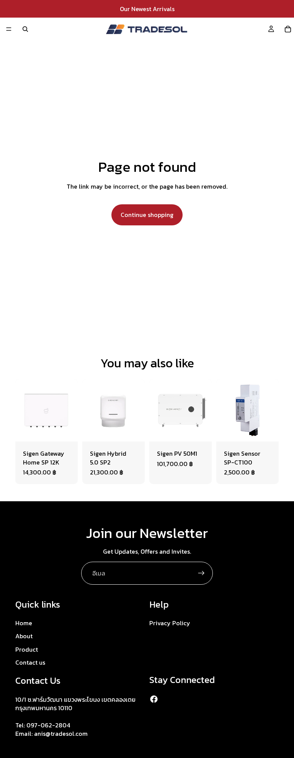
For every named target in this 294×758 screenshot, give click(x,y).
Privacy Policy (169, 623)
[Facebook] (153, 699)
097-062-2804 (48, 725)
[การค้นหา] (25, 29)
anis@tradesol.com (61, 733)
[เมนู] (9, 29)
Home (23, 623)
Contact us (30, 662)
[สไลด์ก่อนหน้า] (90, 410)
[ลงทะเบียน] (201, 573)
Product (26, 649)
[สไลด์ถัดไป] (136, 410)
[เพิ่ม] (66, 430)
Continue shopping (147, 214)
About (24, 636)
